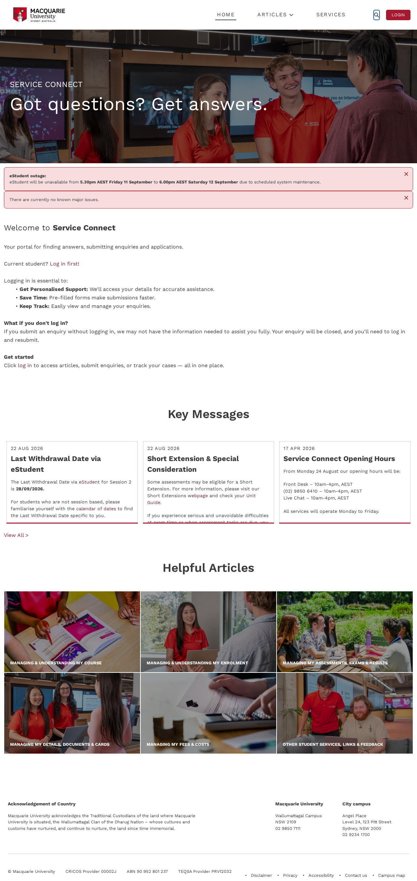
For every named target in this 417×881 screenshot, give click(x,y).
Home (226, 14)
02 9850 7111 (287, 828)
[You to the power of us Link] (362, 773)
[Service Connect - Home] (39, 15)
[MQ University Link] (40, 776)
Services (330, 14)
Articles (272, 14)
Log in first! (64, 264)
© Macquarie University (31, 871)
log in (25, 365)
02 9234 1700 (356, 834)
